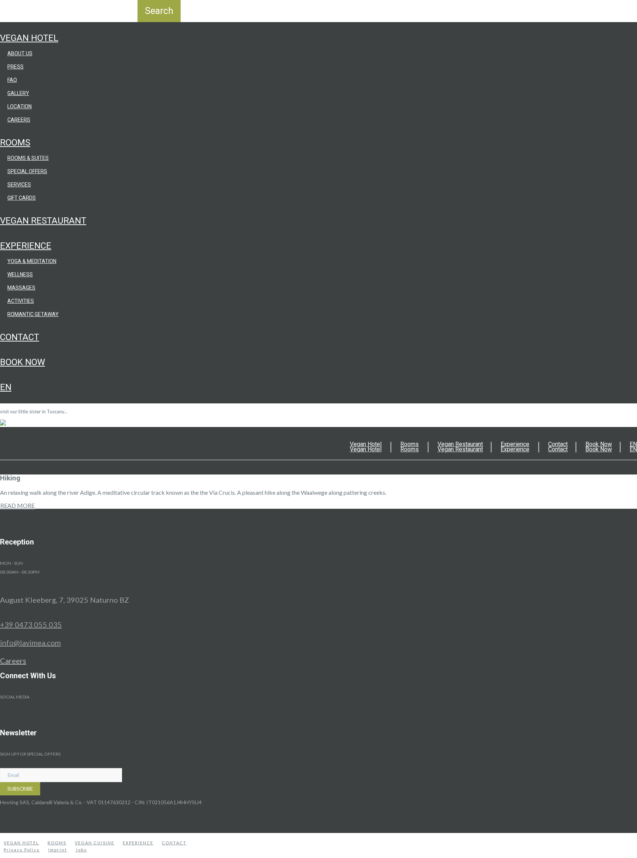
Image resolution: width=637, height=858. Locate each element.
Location (19, 106)
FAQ (12, 80)
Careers (18, 120)
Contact (19, 337)
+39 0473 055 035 (31, 624)
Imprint (57, 849)
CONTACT (174, 842)
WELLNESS (20, 274)
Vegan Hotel (29, 38)
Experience (25, 246)
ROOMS (57, 842)
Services (19, 185)
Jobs (81, 849)
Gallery (18, 93)
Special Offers (27, 171)
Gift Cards (21, 198)
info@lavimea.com (30, 642)
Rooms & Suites (28, 158)
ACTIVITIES (20, 301)
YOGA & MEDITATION (31, 261)
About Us (19, 53)
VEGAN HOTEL (21, 842)
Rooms (15, 142)
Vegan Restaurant (43, 221)
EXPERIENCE (138, 842)
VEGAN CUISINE (94, 842)
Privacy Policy (22, 849)
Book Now (22, 362)
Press (15, 67)
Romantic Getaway (33, 314)
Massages (21, 288)
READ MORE (17, 505)
